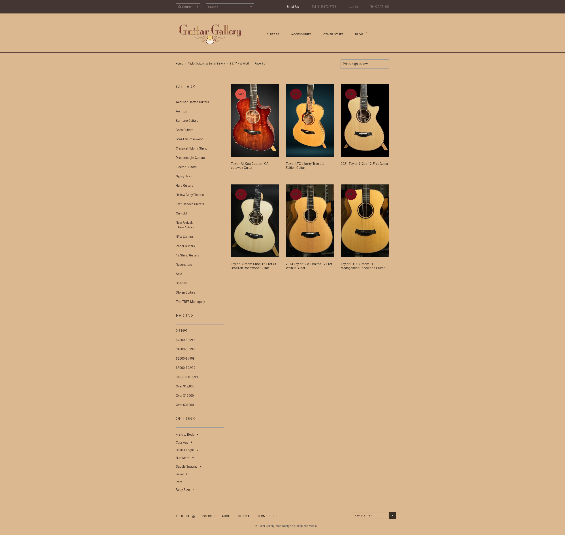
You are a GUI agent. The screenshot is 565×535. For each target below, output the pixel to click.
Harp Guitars (184, 185)
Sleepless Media (306, 525)
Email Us (293, 7)
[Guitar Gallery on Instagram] (181, 516)
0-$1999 (182, 330)
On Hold (181, 213)
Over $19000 (185, 395)
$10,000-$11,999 (188, 377)
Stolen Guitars (186, 292)
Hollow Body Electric (190, 195)
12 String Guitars (187, 255)
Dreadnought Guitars (190, 157)
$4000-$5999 (185, 349)
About (227, 516)
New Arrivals (184, 222)
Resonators (184, 264)
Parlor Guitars (185, 246)
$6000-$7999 (185, 358)
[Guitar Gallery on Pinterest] (186, 516)
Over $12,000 (185, 386)
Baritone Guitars (187, 120)
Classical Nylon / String (191, 148)
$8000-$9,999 (185, 368)
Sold (179, 274)
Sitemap (244, 516)
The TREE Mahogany (190, 302)
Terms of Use (268, 516)
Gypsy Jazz (184, 176)
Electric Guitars (186, 167)
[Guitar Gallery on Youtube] (192, 516)
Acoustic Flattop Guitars (192, 102)
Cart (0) (381, 7)
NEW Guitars (184, 237)
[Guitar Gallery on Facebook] (177, 516)
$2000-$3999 (185, 340)
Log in (353, 7)
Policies (209, 516)
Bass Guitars (184, 130)
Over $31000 (185, 405)
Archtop (181, 111)
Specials (182, 283)
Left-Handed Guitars (190, 204)
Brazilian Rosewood (189, 139)
